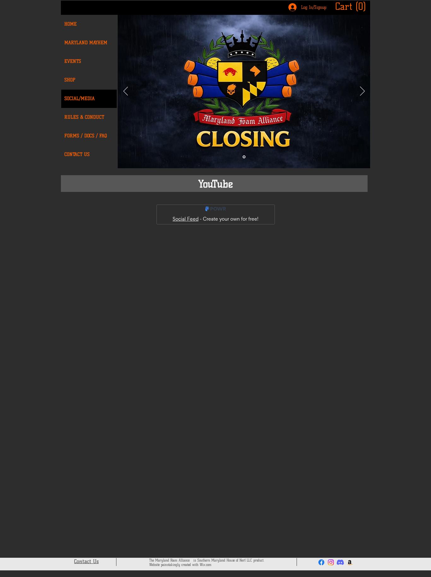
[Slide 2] (244, 157)
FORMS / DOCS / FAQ (85, 136)
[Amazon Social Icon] (350, 562)
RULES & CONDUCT (84, 117)
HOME (70, 24)
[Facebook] (321, 562)
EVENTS (72, 61)
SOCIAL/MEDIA (79, 98)
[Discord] (340, 562)
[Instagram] (331, 562)
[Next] (362, 91)
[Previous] (125, 91)
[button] (351, 6)
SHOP (69, 80)
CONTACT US (77, 154)
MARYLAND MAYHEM (85, 42)
